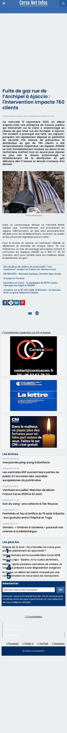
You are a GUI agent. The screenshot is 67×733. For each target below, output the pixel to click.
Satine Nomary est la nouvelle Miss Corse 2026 (31, 555)
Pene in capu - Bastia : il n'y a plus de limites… (31, 559)
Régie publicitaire (12, 625)
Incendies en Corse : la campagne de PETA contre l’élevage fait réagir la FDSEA (30, 284)
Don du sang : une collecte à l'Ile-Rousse (30, 504)
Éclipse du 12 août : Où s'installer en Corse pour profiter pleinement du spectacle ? (31, 548)
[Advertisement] (33, 48)
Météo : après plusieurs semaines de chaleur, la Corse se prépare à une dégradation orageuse (32, 566)
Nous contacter (11, 635)
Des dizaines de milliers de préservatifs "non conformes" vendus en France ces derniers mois (29, 268)
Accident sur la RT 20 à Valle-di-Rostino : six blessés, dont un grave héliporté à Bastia (32, 291)
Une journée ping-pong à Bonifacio (26, 462)
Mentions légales (12, 630)
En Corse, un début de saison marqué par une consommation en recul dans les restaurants (31, 574)
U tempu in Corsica (13, 278)
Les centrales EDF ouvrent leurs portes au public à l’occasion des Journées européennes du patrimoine (30, 476)
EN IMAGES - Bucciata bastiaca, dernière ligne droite (32, 273)
